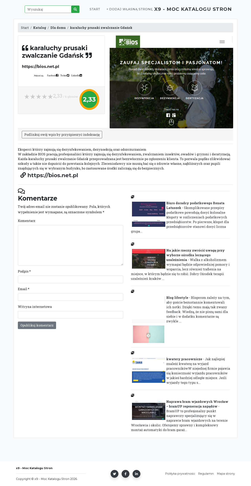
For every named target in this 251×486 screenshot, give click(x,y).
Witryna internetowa (35, 307)
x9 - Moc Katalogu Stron (193, 9)
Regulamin (206, 473)
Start (95, 9)
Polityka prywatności (180, 473)
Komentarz (26, 221)
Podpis (24, 271)
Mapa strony (226, 473)
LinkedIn (75, 75)
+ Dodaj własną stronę (129, 9)
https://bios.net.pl (52, 175)
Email (23, 289)
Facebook (51, 75)
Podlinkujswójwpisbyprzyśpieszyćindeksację (62, 134)
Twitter (63, 75)
